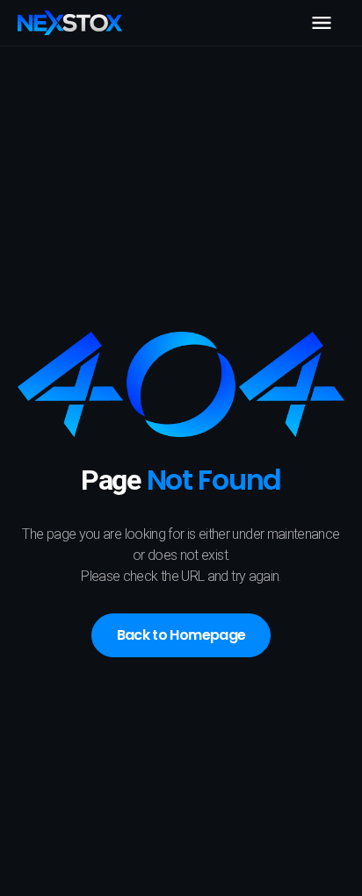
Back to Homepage (181, 635)
